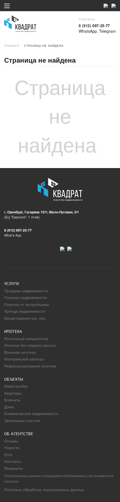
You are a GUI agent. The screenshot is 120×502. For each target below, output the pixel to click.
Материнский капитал (24, 359)
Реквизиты (13, 468)
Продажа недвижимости (26, 290)
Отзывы (11, 441)
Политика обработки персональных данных (44, 489)
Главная (11, 46)
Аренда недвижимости (24, 311)
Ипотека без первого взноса (30, 345)
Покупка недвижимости (25, 297)
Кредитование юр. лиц (24, 318)
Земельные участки (22, 420)
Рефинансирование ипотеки (30, 366)
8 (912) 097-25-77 (94, 25)
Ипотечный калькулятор (26, 338)
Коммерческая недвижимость (31, 413)
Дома (9, 406)
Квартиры (13, 393)
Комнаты (12, 399)
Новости (11, 447)
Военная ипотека (20, 352)
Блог (8, 454)
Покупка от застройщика (26, 304)
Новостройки (16, 386)
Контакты (12, 461)
